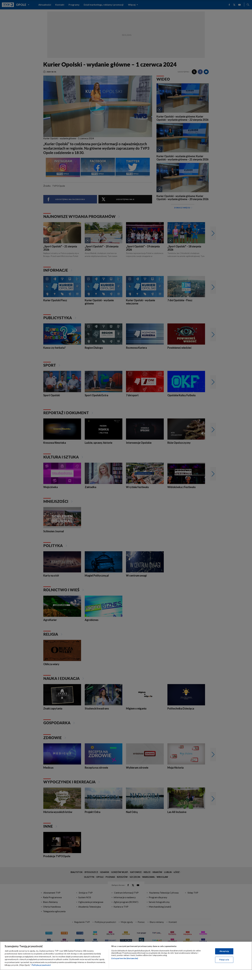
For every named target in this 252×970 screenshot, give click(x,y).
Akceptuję (224, 951)
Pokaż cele (224, 959)
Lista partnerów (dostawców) (124, 958)
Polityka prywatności (41, 965)
